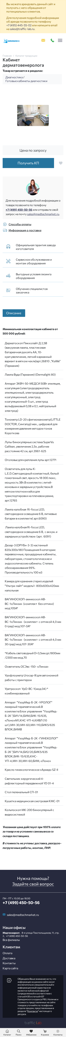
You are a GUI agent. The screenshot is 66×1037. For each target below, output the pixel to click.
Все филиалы (11, 939)
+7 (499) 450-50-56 (19, 209)
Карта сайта (10, 968)
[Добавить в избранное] (61, 163)
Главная (7, 55)
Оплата (7, 953)
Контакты (9, 963)
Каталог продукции (26, 55)
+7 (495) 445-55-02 (19, 25)
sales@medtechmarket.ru (43, 214)
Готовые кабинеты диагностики (26, 81)
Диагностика (14, 77)
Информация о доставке (25, 230)
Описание (13, 313)
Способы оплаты (20, 224)
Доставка (9, 958)
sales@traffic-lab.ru (22, 29)
